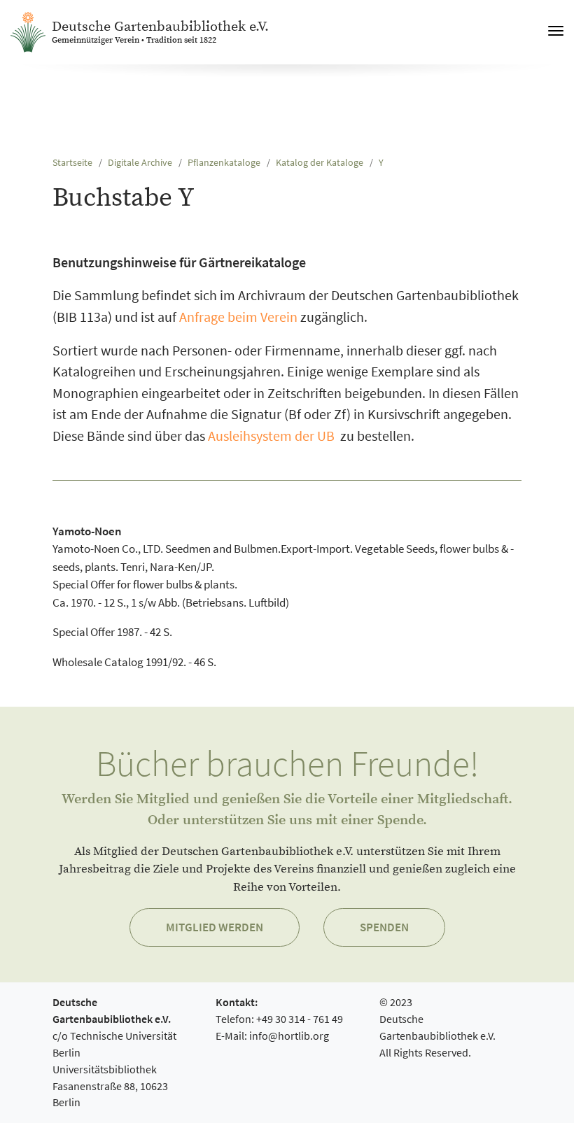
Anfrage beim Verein (238, 317)
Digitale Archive (140, 163)
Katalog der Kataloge (319, 163)
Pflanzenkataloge (224, 163)
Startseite (72, 163)
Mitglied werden (214, 927)
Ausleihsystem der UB (271, 436)
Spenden (384, 927)
